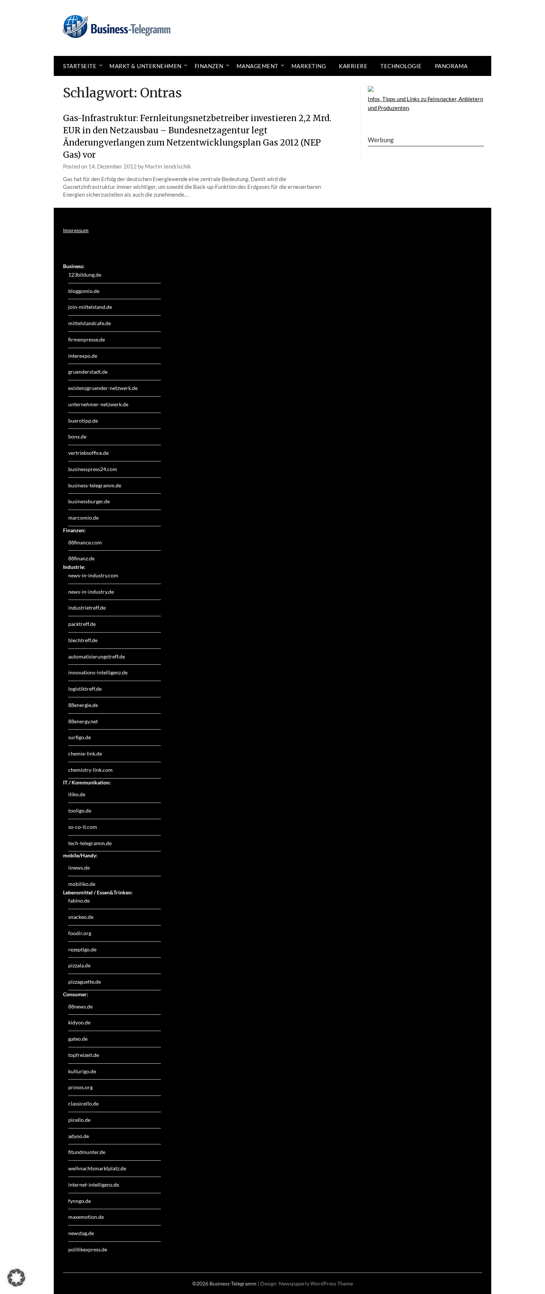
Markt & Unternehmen (145, 66)
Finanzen (209, 66)
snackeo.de (80, 917)
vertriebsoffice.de (88, 453)
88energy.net (83, 721)
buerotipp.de (83, 420)
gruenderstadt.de (88, 371)
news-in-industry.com (93, 575)
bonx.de (77, 436)
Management (257, 66)
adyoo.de (78, 1136)
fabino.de (79, 900)
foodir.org (79, 933)
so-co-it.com (82, 827)
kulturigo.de (82, 1071)
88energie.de (83, 705)
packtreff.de (82, 624)
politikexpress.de (87, 1249)
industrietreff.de (87, 607)
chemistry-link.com (90, 770)
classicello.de (83, 1103)
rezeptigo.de (82, 949)
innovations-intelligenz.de (98, 672)
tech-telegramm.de (90, 843)
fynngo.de (79, 1201)
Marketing (308, 66)
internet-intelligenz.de (93, 1184)
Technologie (401, 66)
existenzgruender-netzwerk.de (103, 388)
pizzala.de (79, 965)
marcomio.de (83, 517)
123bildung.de (84, 274)
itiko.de (76, 794)
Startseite (79, 66)
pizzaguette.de (84, 981)
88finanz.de (81, 558)
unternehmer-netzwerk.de (98, 404)
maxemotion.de (86, 1217)
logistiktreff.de (85, 689)
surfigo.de (79, 737)
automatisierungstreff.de (96, 656)
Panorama (451, 66)
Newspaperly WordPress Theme (316, 1283)
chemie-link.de (85, 753)
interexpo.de (82, 356)
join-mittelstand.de (90, 307)
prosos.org (80, 1087)
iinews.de (79, 867)
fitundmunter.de (86, 1152)
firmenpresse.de (86, 339)
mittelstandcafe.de (89, 323)
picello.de (79, 1120)
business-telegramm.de (94, 485)
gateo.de (77, 1038)
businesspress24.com (92, 469)
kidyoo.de (79, 1022)
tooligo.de (79, 810)
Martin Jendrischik (168, 166)
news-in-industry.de (91, 591)
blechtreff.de (83, 640)
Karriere (353, 66)
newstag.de (81, 1233)
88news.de (80, 1006)
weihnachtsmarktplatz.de (97, 1168)
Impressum (76, 230)
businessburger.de (89, 501)
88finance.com (85, 542)
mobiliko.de (81, 884)
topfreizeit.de (83, 1055)
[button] (16, 1277)
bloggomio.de (83, 291)
